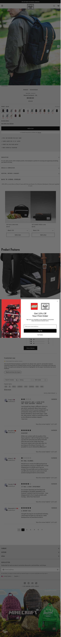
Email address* (28, 323)
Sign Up (40, 330)
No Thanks (40, 334)
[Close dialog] (57, 301)
